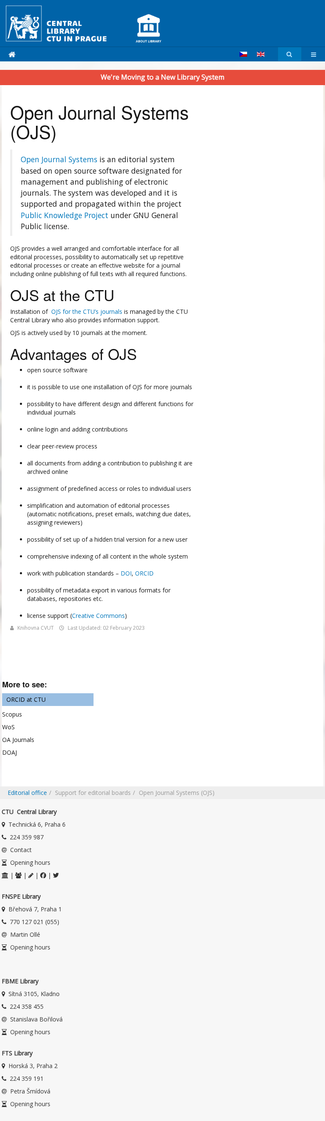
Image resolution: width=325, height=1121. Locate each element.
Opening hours (30, 862)
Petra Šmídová (30, 1091)
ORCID (144, 573)
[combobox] (289, 54)
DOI (126, 573)
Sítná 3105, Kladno (34, 994)
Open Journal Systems (59, 159)
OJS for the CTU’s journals (86, 311)
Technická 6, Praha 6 (37, 824)
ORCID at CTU (26, 699)
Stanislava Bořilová (36, 1019)
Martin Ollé (25, 934)
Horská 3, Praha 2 (33, 1066)
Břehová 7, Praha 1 (35, 909)
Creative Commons (98, 616)
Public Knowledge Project (64, 215)
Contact (21, 850)
